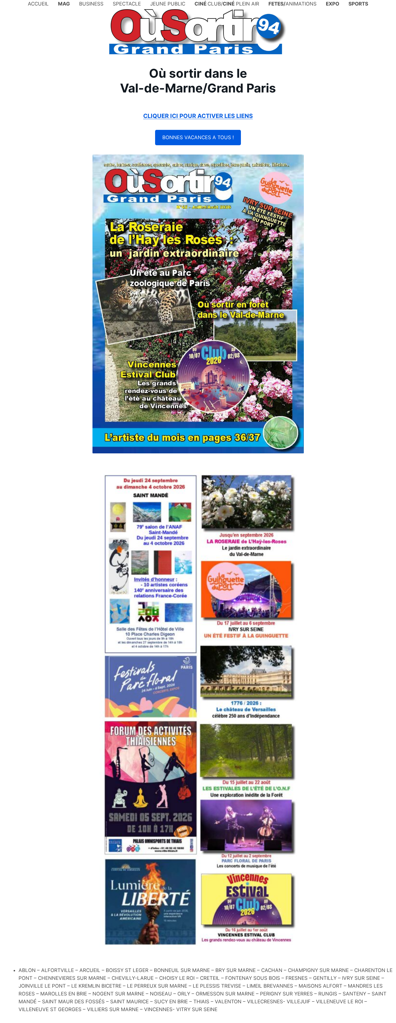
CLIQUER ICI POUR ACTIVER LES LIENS (198, 115)
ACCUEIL (38, 4)
